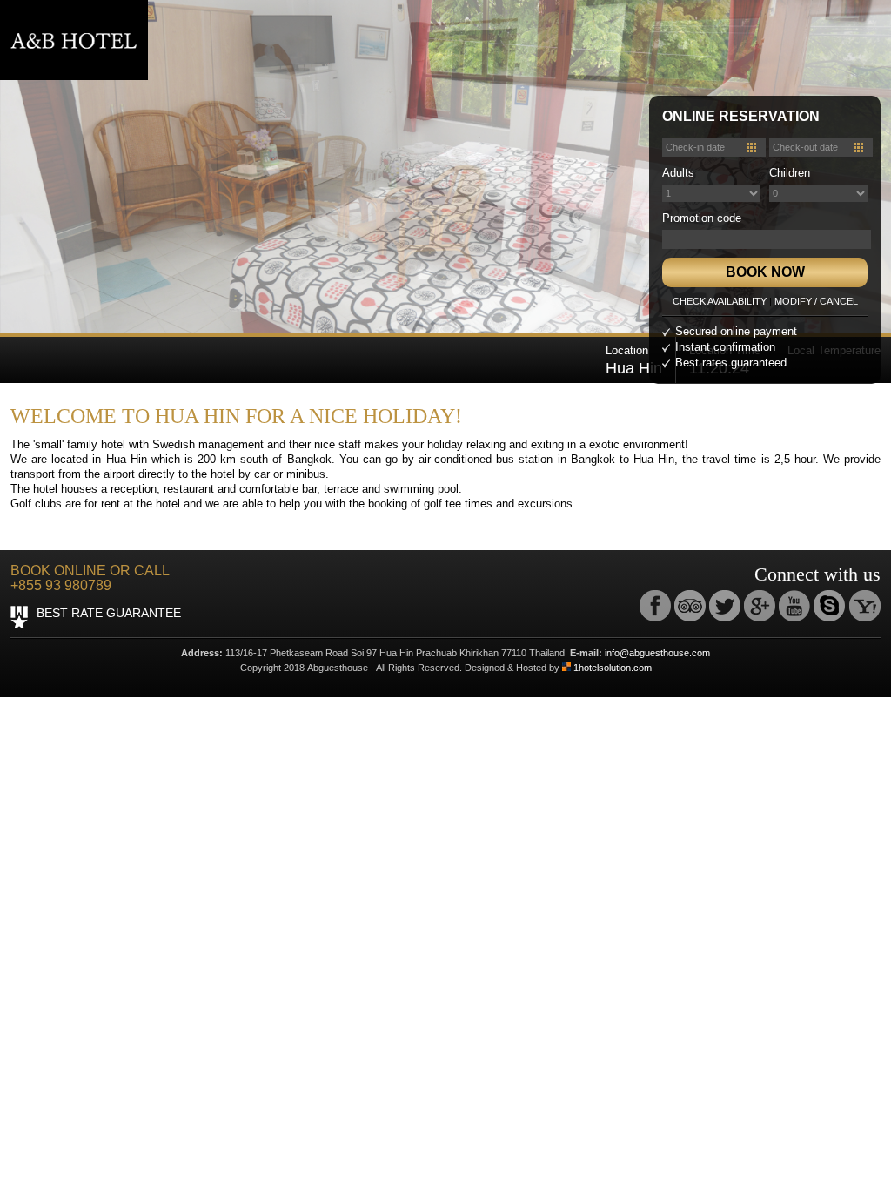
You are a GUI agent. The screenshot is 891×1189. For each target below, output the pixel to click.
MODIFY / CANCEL (816, 301)
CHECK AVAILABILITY (720, 301)
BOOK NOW (765, 272)
